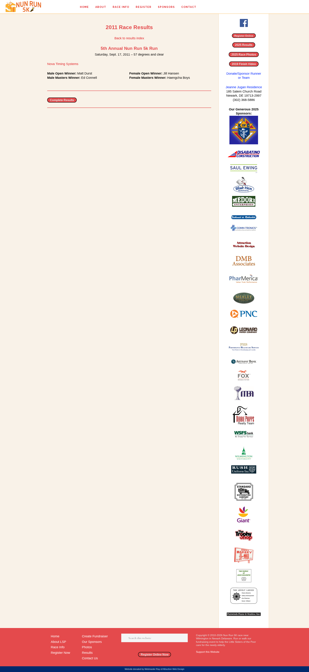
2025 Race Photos (243, 54)
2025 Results (243, 44)
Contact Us (90, 658)
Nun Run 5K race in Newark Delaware (23, 6)
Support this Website (207, 651)
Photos (87, 647)
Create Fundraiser (95, 636)
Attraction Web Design (173, 669)
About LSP (58, 642)
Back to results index (129, 38)
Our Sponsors (92, 642)
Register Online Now (154, 654)
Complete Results (62, 100)
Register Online (243, 35)
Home (55, 636)
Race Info (58, 647)
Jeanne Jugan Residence (244, 87)
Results (87, 652)
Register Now (60, 652)
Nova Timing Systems (62, 64)
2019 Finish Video (244, 64)
